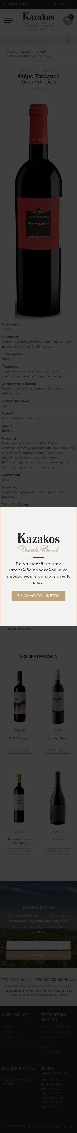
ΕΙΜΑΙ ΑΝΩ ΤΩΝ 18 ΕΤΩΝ (38, 596)
